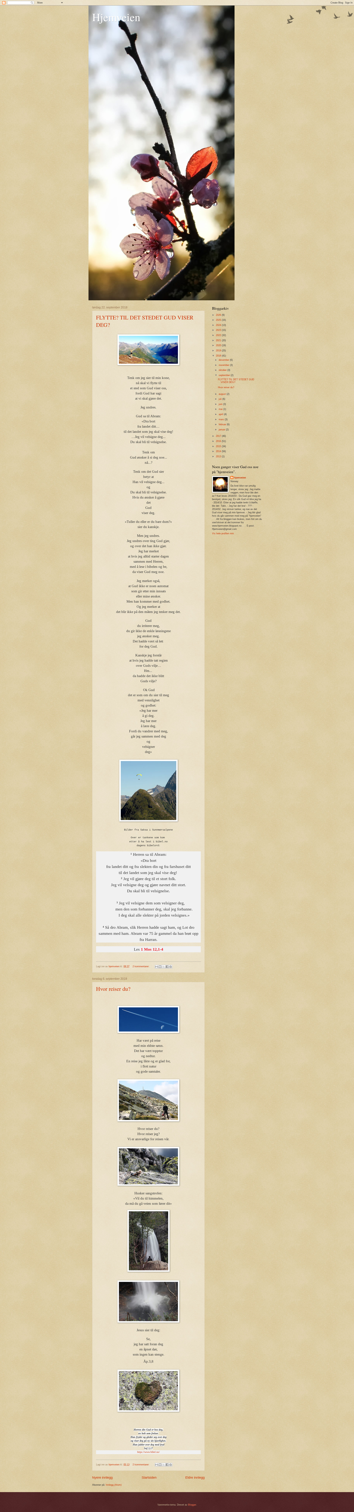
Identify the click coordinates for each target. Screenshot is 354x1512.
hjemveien (240, 477)
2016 (219, 441)
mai (221, 409)
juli (220, 399)
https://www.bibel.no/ (148, 1452)
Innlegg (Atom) (114, 1484)
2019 (219, 350)
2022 (219, 335)
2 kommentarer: (141, 966)
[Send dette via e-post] (156, 967)
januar (222, 429)
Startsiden (149, 1477)
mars (222, 419)
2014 (219, 451)
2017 (219, 436)
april (221, 414)
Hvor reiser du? (113, 988)
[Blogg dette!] (160, 967)
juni (221, 404)
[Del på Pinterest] (170, 967)
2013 (219, 456)
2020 (219, 345)
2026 (219, 315)
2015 (219, 446)
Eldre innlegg (195, 1477)
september (225, 375)
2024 (219, 325)
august (223, 394)
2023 (219, 330)
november (224, 365)
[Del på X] (163, 967)
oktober (223, 370)
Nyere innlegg (102, 1477)
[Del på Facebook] (167, 967)
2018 (219, 355)
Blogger (192, 1504)
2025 (219, 320)
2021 (219, 340)
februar (223, 424)
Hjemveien (116, 17)
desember (224, 360)
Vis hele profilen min (223, 533)
